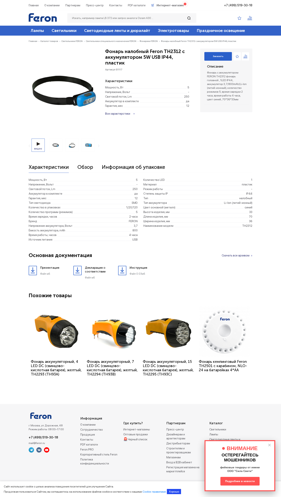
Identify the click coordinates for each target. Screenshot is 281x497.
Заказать (218, 56)
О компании (52, 5)
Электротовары (173, 30)
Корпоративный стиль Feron (98, 454)
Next (98, 145)
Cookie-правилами (154, 491)
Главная (34, 5)
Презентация (49, 267)
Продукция (87, 434)
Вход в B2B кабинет (179, 462)
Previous (29, 145)
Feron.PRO (87, 449)
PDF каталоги (136, 5)
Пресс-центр (95, 5)
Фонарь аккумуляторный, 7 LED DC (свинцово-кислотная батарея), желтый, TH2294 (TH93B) (112, 367)
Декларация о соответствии (95, 269)
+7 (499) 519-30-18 (238, 5)
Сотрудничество (91, 429)
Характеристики (49, 167)
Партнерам (72, 5)
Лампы (37, 30)
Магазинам (173, 457)
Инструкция (138, 267)
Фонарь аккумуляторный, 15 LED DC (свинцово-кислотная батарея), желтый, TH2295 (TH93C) (168, 367)
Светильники (64, 30)
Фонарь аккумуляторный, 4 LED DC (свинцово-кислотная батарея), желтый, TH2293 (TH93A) (56, 367)
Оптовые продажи (135, 434)
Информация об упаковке (133, 167)
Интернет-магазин (170, 5)
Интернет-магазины (136, 429)
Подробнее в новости (240, 481)
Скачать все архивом (235, 255)
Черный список (137, 439)
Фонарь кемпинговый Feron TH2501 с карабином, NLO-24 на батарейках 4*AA (223, 365)
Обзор (85, 167)
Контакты (115, 5)
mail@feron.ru (37, 443)
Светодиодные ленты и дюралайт (117, 30)
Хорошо (174, 491)
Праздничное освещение (221, 30)
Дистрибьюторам (178, 443)
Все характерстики (117, 113)
